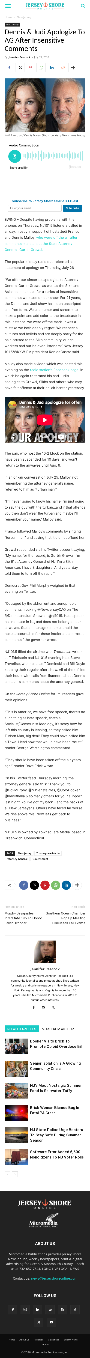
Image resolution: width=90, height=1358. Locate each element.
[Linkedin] (51, 67)
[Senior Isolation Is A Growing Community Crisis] (16, 1069)
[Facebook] (9, 67)
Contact (45, 1344)
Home (8, 17)
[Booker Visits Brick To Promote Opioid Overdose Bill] (16, 1046)
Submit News (71, 1339)
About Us (24, 1339)
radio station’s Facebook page (54, 370)
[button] (7, 6)
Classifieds (53, 1339)
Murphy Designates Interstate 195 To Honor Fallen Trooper (23, 918)
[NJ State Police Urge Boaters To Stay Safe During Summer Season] (16, 1135)
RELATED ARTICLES (21, 1029)
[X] (19, 67)
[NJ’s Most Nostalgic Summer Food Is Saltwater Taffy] (16, 1091)
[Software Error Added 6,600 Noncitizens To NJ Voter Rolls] (16, 1157)
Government (40, 859)
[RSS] (62, 1309)
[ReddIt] (62, 67)
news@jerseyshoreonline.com (54, 1278)
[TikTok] (75, 1309)
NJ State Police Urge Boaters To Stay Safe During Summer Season (56, 1135)
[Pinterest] (30, 67)
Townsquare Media (48, 853)
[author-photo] (45, 963)
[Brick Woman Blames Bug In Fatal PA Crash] (16, 1113)
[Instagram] (25, 1309)
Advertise (39, 1339)
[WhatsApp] (41, 67)
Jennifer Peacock (19, 57)
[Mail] (45, 1007)
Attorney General (17, 859)
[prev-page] (7, 1174)
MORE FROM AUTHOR (58, 1029)
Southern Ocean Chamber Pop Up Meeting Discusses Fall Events (65, 918)
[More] (73, 67)
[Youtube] (51, 1322)
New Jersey (24, 17)
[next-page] (15, 1174)
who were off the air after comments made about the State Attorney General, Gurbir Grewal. (41, 243)
